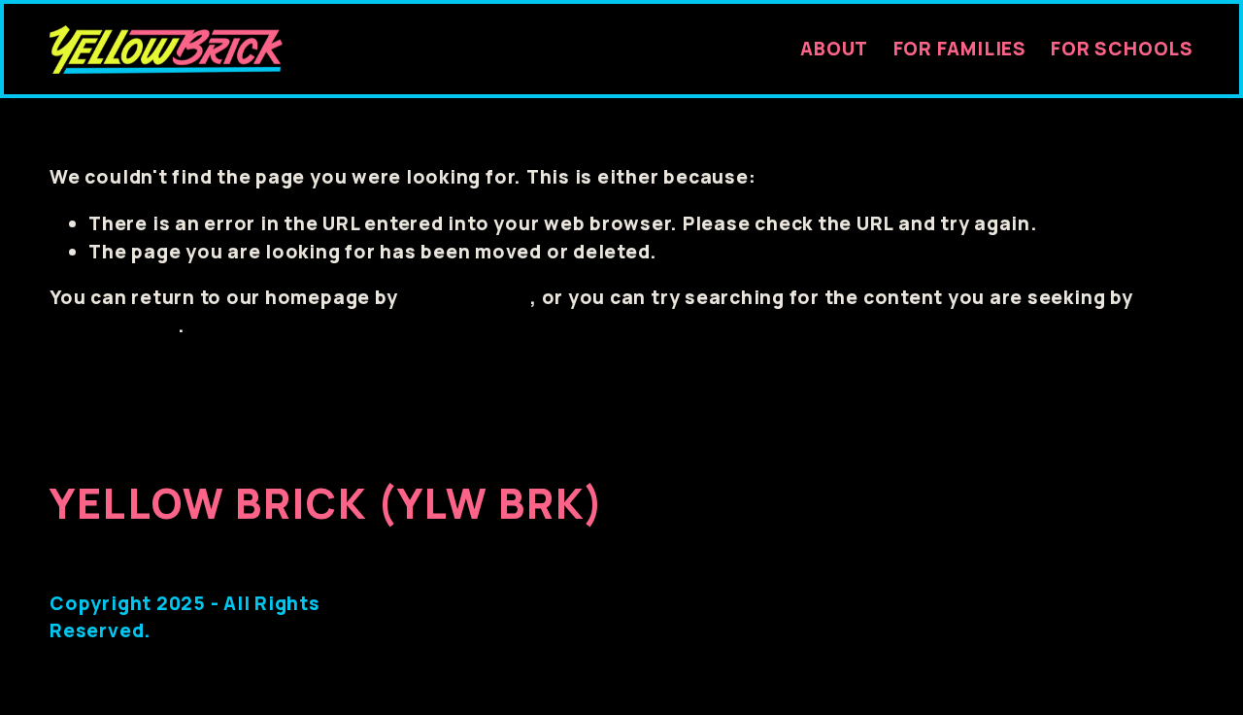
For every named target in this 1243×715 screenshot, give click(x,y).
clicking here (466, 297)
